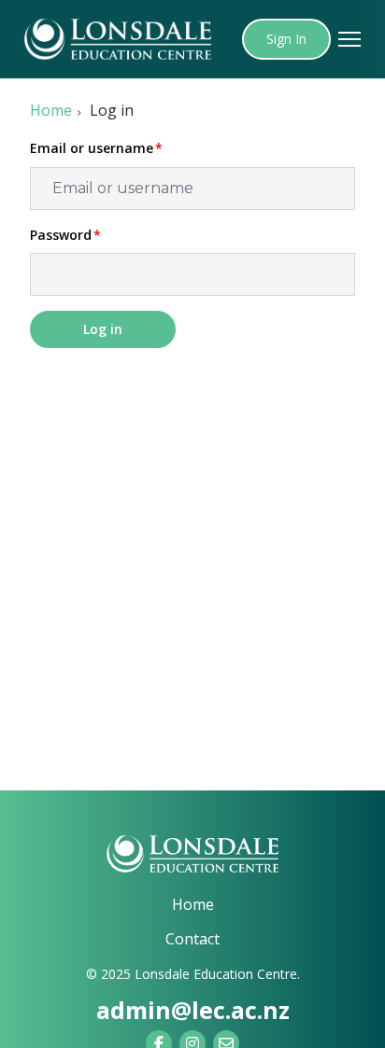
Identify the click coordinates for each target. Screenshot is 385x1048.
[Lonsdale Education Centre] (192, 854)
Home (51, 110)
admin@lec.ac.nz (193, 1010)
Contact (192, 939)
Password (61, 235)
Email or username (91, 148)
